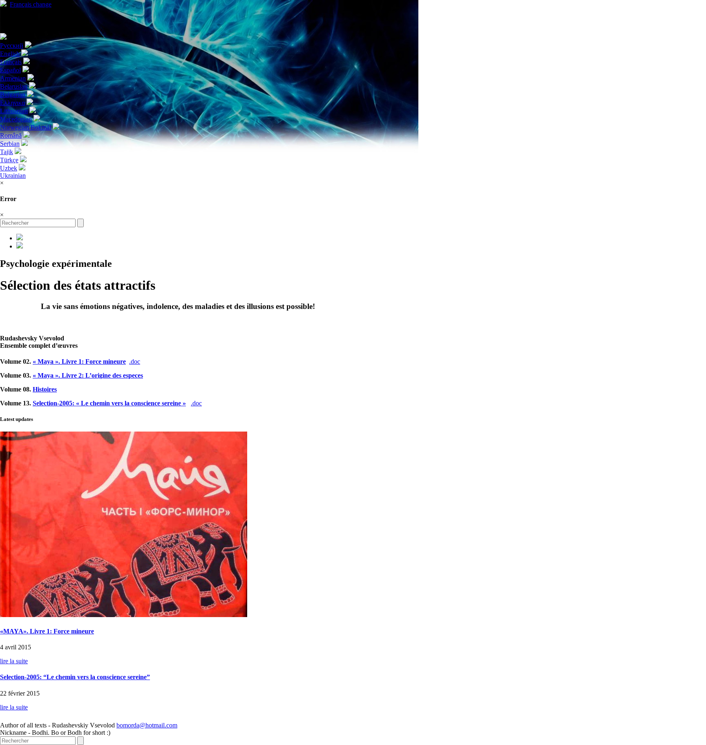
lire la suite (14, 661)
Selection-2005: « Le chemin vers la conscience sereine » (109, 403)
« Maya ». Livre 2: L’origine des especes (88, 375)
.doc (134, 361)
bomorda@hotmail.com (146, 725)
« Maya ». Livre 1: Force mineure (79, 361)
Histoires (45, 389)
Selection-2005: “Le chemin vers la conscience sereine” (75, 676)
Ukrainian (13, 175)
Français (30, 4)
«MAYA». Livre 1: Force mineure (47, 631)
